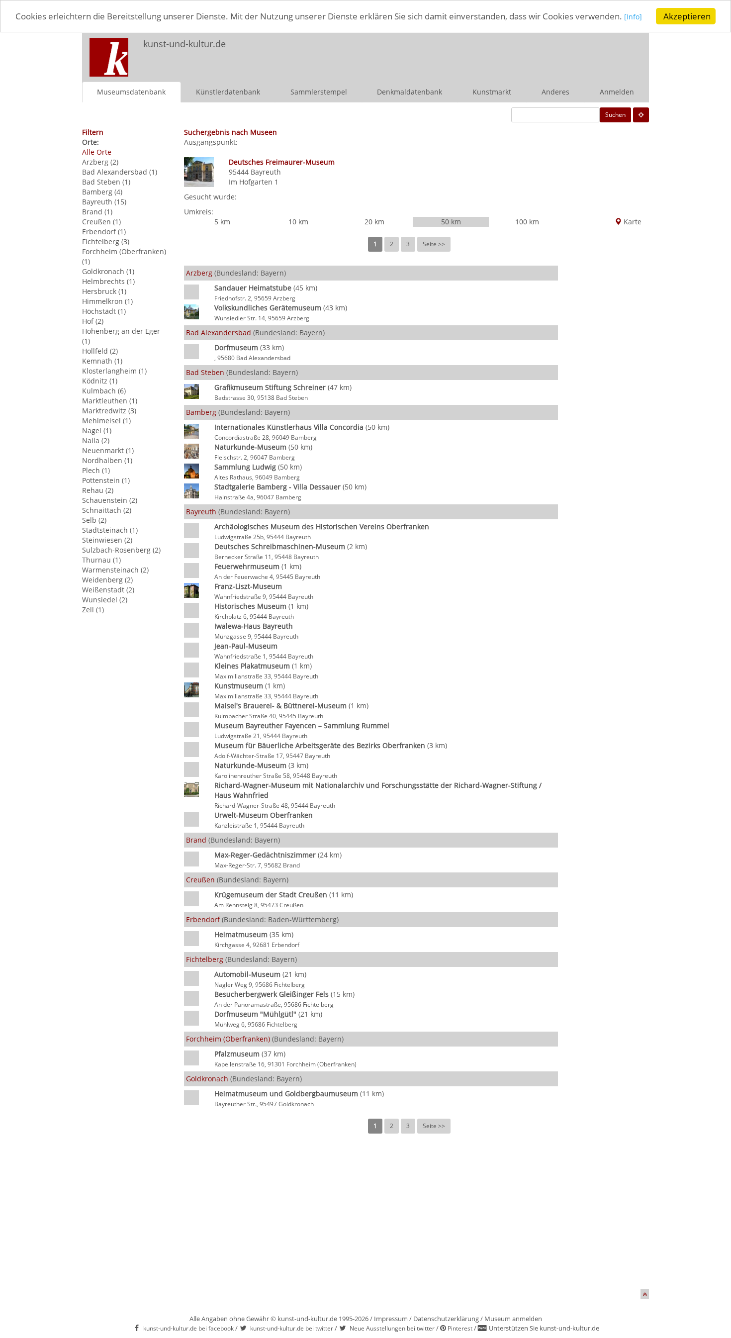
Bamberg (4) (102, 191)
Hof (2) (92, 321)
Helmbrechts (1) (108, 281)
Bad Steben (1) (106, 182)
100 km (527, 221)
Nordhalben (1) (107, 460)
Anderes (555, 91)
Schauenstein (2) (109, 500)
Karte (631, 221)
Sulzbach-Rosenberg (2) (121, 550)
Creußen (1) (101, 221)
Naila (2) (95, 440)
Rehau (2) (97, 490)
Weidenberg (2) (107, 579)
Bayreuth (266, 172)
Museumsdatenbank (131, 91)
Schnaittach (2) (106, 510)
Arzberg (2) (100, 162)
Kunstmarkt (491, 91)
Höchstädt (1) (104, 311)
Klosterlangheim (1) (114, 371)
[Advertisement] (517, 53)
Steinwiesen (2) (107, 540)
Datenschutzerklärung (446, 1318)
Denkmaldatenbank (409, 91)
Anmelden (617, 91)
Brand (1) (97, 211)
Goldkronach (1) (108, 271)
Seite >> (434, 244)
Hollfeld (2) (100, 351)
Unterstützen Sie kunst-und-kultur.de (544, 1328)
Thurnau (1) (101, 560)
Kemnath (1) (102, 361)
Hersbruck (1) (104, 291)
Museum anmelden (513, 1318)
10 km (298, 221)
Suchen (615, 114)
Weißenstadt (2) (108, 589)
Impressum (391, 1318)
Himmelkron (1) (107, 301)
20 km (374, 221)
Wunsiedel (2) (104, 599)
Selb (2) (94, 520)
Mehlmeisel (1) (106, 420)
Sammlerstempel (318, 91)
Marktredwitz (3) (109, 410)
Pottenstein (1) (106, 480)
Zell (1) (93, 609)
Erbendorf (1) (104, 231)
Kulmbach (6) (104, 390)
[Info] (633, 17)
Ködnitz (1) (99, 380)
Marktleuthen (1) (109, 400)
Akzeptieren (687, 16)
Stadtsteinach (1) (110, 530)
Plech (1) (96, 470)
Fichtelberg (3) (105, 241)
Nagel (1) (96, 430)
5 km (222, 221)
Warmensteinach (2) (115, 569)
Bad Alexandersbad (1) (119, 172)
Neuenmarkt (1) (108, 450)
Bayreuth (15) (104, 201)
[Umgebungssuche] (641, 114)
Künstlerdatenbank (228, 91)
